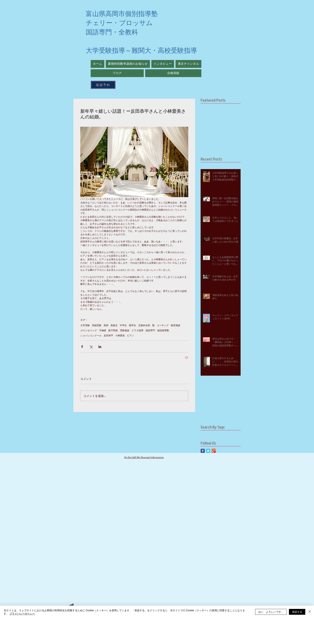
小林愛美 (120, 335)
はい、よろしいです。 (271, 611)
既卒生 (132, 325)
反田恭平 (108, 335)
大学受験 (85, 325)
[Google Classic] (214, 451)
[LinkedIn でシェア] (100, 346)
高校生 (114, 325)
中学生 (123, 325)
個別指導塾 (163, 330)
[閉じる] (309, 612)
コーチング (163, 325)
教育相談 (175, 325)
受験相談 (124, 330)
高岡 (106, 325)
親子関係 (113, 330)
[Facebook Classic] (203, 451)
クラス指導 (137, 330)
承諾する (297, 611)
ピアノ (130, 335)
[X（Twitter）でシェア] (91, 346)
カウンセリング (88, 330)
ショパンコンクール (91, 335)
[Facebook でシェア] (82, 346)
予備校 (102, 330)
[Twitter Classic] (208, 451)
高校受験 (96, 325)
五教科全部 (144, 325)
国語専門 (150, 330)
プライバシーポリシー (22, 613)
